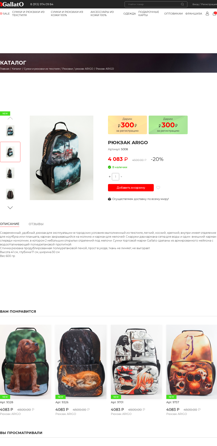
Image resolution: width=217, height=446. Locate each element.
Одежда (129, 13)
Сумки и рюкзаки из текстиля (42, 68)
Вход (195, 4)
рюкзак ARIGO (84, 68)
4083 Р (6, 409)
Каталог (16, 68)
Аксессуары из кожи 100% (102, 13)
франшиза (193, 13)
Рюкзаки (67, 68)
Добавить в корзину (131, 187)
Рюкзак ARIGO (10, 414)
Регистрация (209, 4)
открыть (21, 361)
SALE (6, 13)
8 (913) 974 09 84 (41, 4)
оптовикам (173, 13)
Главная (4, 68)
